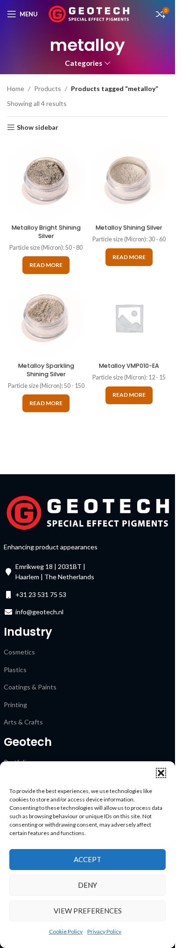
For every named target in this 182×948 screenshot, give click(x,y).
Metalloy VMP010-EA (129, 366)
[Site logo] (89, 13)
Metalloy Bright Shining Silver (46, 232)
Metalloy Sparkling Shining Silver (46, 370)
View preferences (88, 910)
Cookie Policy (66, 931)
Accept (87, 859)
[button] (161, 773)
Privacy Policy (104, 931)
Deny (87, 885)
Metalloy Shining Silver (129, 228)
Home (15, 88)
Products (47, 88)
